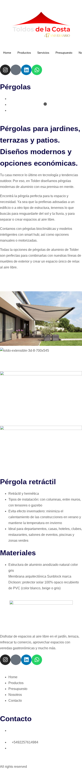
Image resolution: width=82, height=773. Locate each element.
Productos (24, 52)
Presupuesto (64, 52)
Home (7, 52)
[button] (41, 356)
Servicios (43, 52)
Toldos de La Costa (15, 3)
